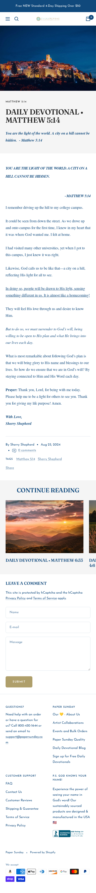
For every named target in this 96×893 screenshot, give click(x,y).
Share (10, 468)
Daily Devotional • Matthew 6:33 (44, 560)
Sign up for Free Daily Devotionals (69, 759)
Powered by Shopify (42, 852)
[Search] (16, 19)
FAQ (9, 783)
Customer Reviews (19, 800)
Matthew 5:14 (16, 102)
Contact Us (14, 792)
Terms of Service (45, 598)
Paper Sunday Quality (69, 739)
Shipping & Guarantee (22, 809)
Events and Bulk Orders (70, 731)
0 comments (27, 450)
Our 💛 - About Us (66, 714)
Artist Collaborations (68, 723)
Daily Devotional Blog (69, 748)
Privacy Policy (16, 598)
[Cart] (88, 19)
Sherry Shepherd (50, 459)
